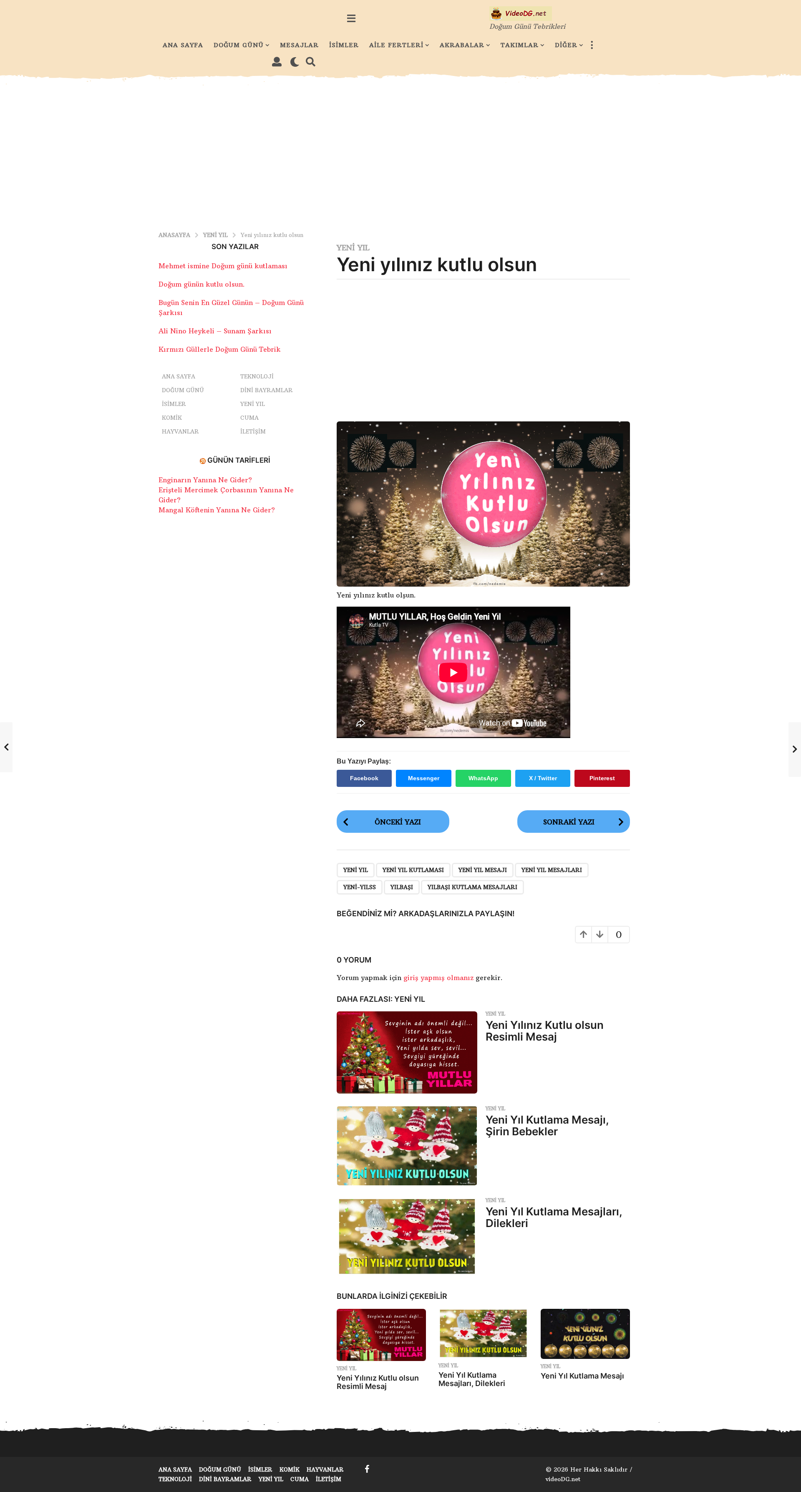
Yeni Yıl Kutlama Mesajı (582, 1375)
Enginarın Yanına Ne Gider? (205, 480)
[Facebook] (367, 1469)
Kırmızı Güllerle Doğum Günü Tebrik (220, 349)
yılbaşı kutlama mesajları (472, 887)
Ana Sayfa (178, 376)
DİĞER (566, 45)
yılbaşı (401, 887)
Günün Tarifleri (238, 460)
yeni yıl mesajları (551, 870)
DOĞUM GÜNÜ (239, 45)
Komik (172, 417)
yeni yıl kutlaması (413, 870)
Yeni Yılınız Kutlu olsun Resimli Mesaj (545, 1030)
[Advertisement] (400, 152)
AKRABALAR (462, 45)
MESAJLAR (299, 45)
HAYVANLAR (180, 431)
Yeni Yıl (353, 248)
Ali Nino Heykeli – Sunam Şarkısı (215, 331)
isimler (174, 404)
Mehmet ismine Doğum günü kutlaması (223, 266)
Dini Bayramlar (266, 390)
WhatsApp (483, 778)
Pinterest (602, 778)
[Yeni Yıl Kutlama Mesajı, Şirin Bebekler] (407, 1145)
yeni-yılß (359, 887)
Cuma (249, 417)
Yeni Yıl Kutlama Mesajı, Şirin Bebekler (547, 1125)
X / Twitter (543, 778)
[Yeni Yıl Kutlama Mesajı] (585, 1334)
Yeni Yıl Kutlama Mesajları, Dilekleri (554, 1217)
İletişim (253, 431)
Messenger (423, 778)
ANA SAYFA (183, 45)
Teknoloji (257, 376)
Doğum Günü (183, 390)
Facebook (364, 778)
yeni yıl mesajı (482, 870)
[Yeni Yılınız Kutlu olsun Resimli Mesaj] (407, 1052)
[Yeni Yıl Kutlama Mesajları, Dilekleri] (407, 1237)
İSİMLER (344, 45)
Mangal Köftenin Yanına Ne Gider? (217, 510)
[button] (351, 18)
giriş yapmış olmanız (439, 977)
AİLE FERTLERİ (396, 45)
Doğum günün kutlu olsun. (202, 284)
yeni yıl (355, 870)
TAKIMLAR (520, 45)
